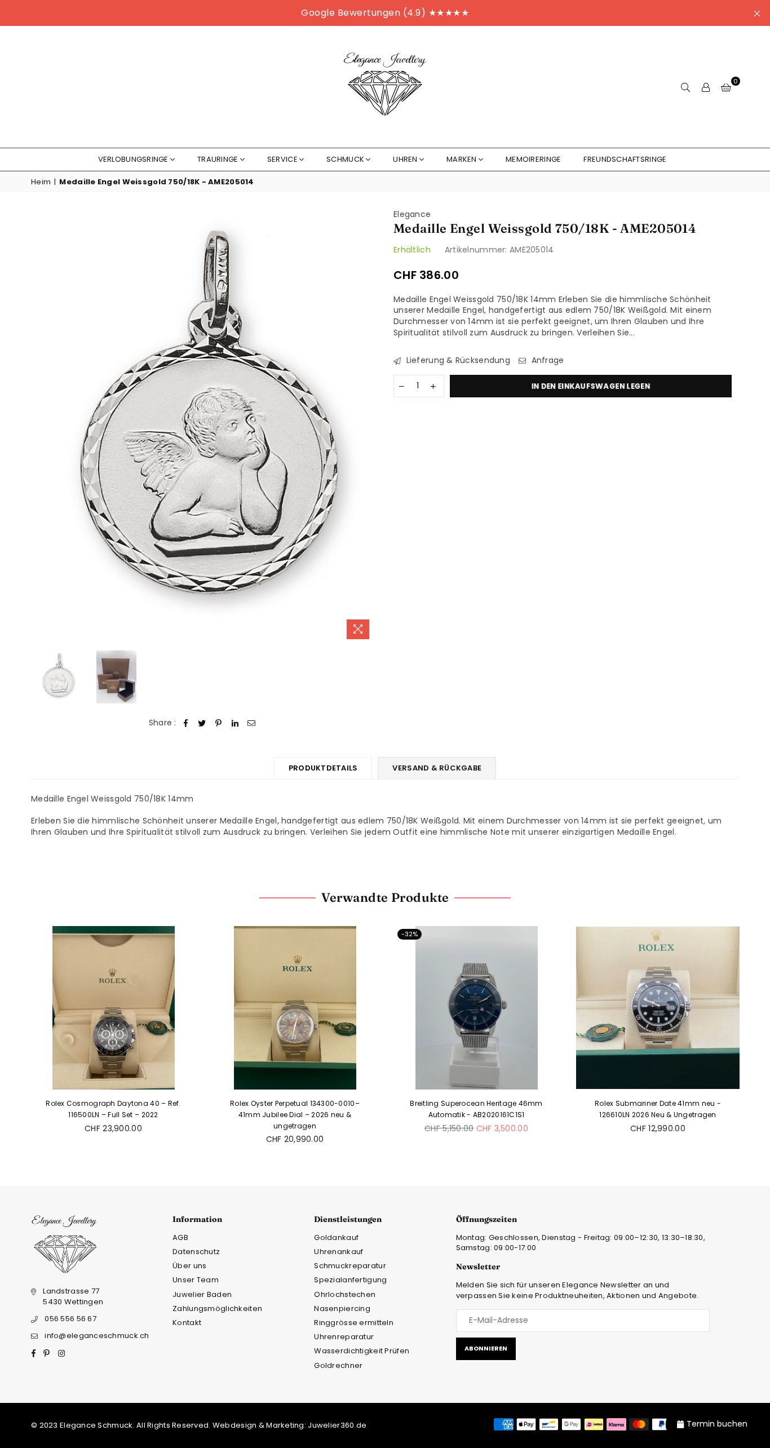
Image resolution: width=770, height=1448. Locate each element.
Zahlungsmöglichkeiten (217, 1308)
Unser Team (195, 1279)
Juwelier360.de (336, 1425)
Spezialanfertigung (350, 1279)
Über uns (189, 1265)
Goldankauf (336, 1237)
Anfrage (546, 360)
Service (282, 159)
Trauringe (217, 159)
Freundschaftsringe (624, 159)
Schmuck (345, 159)
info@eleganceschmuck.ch (97, 1335)
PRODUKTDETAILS (323, 768)
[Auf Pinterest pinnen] (219, 723)
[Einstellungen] (706, 86)
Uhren (405, 159)
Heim (41, 182)
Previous (41, 427)
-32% (409, 933)
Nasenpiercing (342, 1308)
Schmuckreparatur (350, 1265)
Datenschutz (196, 1251)
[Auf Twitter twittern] (202, 723)
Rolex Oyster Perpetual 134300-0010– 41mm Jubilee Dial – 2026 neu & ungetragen (295, 1114)
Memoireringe (533, 159)
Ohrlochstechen (344, 1294)
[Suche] (685, 86)
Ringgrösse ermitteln (353, 1322)
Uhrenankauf (338, 1251)
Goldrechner (338, 1365)
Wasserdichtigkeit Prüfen (361, 1350)
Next (367, 427)
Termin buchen (717, 1423)
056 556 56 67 (70, 1318)
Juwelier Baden (202, 1294)
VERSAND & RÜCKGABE (436, 768)
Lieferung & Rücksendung (457, 360)
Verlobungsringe (133, 159)
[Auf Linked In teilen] (235, 723)
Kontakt (186, 1322)
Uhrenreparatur (344, 1336)
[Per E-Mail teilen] (251, 723)
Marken (461, 159)
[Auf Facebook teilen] (186, 723)
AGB (180, 1237)
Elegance (412, 214)
